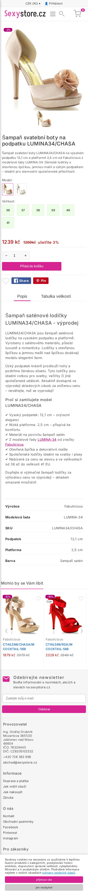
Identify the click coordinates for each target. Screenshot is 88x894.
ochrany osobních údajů (58, 872)
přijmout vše (44, 879)
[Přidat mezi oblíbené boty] (5, 281)
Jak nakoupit (13, 792)
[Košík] (77, 14)
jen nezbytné (44, 887)
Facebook (10, 827)
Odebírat (44, 709)
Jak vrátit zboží (14, 786)
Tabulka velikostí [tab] (56, 296)
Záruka (8, 797)
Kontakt (9, 816)
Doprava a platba (15, 781)
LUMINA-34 (47, 439)
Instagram (10, 838)
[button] (38, 598)
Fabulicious (14, 444)
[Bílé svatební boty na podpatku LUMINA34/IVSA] (21, 194)
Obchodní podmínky (18, 822)
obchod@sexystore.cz (20, 762)
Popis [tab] (22, 296)
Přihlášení (55, 3)
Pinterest (10, 833)
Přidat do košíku (31, 266)
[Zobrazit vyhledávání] (60, 14)
